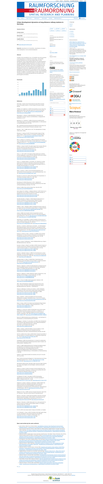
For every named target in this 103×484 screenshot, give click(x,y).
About (22, 18)
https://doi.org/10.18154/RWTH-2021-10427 (27, 173)
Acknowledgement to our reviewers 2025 (77, 55)
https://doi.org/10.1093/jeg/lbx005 (34, 111)
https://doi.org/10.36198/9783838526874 (25, 281)
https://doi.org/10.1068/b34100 (40, 255)
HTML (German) (58, 29)
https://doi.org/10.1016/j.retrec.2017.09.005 (25, 150)
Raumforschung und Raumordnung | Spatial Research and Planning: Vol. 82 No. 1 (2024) (37, 437)
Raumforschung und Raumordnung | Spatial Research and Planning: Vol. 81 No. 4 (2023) (46, 427)
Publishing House (57, 18)
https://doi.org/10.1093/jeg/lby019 (24, 223)
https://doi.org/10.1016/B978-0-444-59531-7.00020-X (36, 314)
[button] (57, 109)
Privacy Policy (66, 0)
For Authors (71, 33)
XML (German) (64, 29)
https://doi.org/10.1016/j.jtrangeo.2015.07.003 (35, 299)
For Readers (71, 31)
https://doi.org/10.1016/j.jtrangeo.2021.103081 (26, 292)
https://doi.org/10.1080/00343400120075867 (32, 209)
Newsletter (83, 18)
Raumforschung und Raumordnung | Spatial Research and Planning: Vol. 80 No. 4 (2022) (37, 441)
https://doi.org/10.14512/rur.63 (23, 399)
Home (18, 18)
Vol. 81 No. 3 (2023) (53, 52)
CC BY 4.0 (61, 79)
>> (19, 466)
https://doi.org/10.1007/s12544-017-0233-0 (33, 135)
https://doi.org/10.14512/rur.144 (35, 388)
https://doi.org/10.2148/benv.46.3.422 (30, 262)
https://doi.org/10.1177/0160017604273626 (37, 215)
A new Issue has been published (75, 62)
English (70, 25)
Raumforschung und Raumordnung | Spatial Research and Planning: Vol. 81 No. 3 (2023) (37, 457)
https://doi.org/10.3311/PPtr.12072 (29, 336)
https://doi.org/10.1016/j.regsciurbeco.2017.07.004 (27, 195)
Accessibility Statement (74, 0)
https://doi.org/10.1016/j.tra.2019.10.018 (25, 237)
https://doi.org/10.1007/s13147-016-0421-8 (30, 231)
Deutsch (71, 24)
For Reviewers (71, 36)
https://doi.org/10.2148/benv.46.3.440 (24, 326)
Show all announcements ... (74, 72)
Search (76, 18)
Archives (50, 18)
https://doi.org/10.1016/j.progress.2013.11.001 (26, 416)
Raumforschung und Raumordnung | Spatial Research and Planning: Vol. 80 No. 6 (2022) (41, 464)
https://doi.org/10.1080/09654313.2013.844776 (26, 269)
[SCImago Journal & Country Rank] (75, 104)
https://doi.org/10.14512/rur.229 (25, 44)
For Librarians (71, 34)
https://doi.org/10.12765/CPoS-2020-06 (24, 372)
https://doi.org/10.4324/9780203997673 (25, 188)
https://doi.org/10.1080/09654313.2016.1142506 (26, 202)
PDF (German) (52, 29)
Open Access (29, 18)
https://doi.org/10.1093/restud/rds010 (24, 178)
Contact (57, 0)
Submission (36, 18)
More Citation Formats (55, 102)
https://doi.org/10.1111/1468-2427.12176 (32, 361)
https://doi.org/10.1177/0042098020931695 (25, 276)
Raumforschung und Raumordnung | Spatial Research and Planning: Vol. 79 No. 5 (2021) (37, 461)
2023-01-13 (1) (52, 46)
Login (85, 0)
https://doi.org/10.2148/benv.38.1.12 (24, 305)
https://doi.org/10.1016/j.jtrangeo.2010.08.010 (26, 157)
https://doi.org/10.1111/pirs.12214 (24, 380)
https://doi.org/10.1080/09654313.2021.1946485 (26, 406)
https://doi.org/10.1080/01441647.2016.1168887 (26, 249)
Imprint (61, 0)
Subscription (44, 18)
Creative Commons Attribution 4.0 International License (57, 71)
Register (81, 0)
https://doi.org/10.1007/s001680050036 (37, 142)
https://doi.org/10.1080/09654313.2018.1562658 (26, 166)
